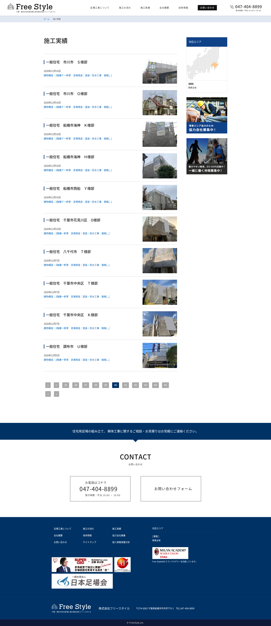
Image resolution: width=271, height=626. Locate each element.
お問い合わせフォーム (173, 488)
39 (105, 385)
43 (145, 385)
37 (85, 385)
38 (95, 385)
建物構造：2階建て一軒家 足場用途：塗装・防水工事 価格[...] (78, 75)
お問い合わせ (207, 8)
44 (155, 385)
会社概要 (164, 8)
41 (125, 385)
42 (135, 385)
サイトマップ (89, 542)
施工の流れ (125, 8)
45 (165, 385)
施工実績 (145, 8)
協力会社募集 (118, 535)
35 (65, 385)
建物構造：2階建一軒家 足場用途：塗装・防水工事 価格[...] (77, 233)
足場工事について (99, 8)
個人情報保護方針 (121, 542)
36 (75, 385)
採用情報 (183, 8)
